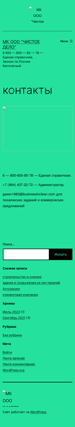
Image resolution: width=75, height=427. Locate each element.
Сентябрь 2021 (14, 318)
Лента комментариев (19, 364)
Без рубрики (12, 335)
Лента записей (14, 358)
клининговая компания (20, 295)
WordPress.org (13, 370)
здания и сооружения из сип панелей (31, 283)
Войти (7, 352)
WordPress (38, 412)
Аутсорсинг (11, 289)
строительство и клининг (22, 277)
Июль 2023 (11, 312)
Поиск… (9, 244)
